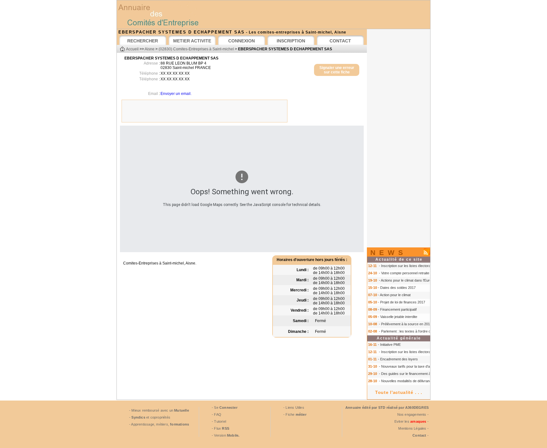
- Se (224, 407)
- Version (225, 435)
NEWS (388, 253)
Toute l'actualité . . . (398, 392)
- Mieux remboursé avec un (159, 410)
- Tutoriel (219, 421)
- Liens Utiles (293, 407)
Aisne (149, 49)
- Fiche (294, 414)
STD (382, 407)
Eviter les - (411, 421)
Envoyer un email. (176, 93)
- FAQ (216, 414)
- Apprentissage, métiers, (159, 424)
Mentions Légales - (413, 428)
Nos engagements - (413, 414)
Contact (419, 435)
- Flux (220, 428)
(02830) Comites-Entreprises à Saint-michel (196, 49)
